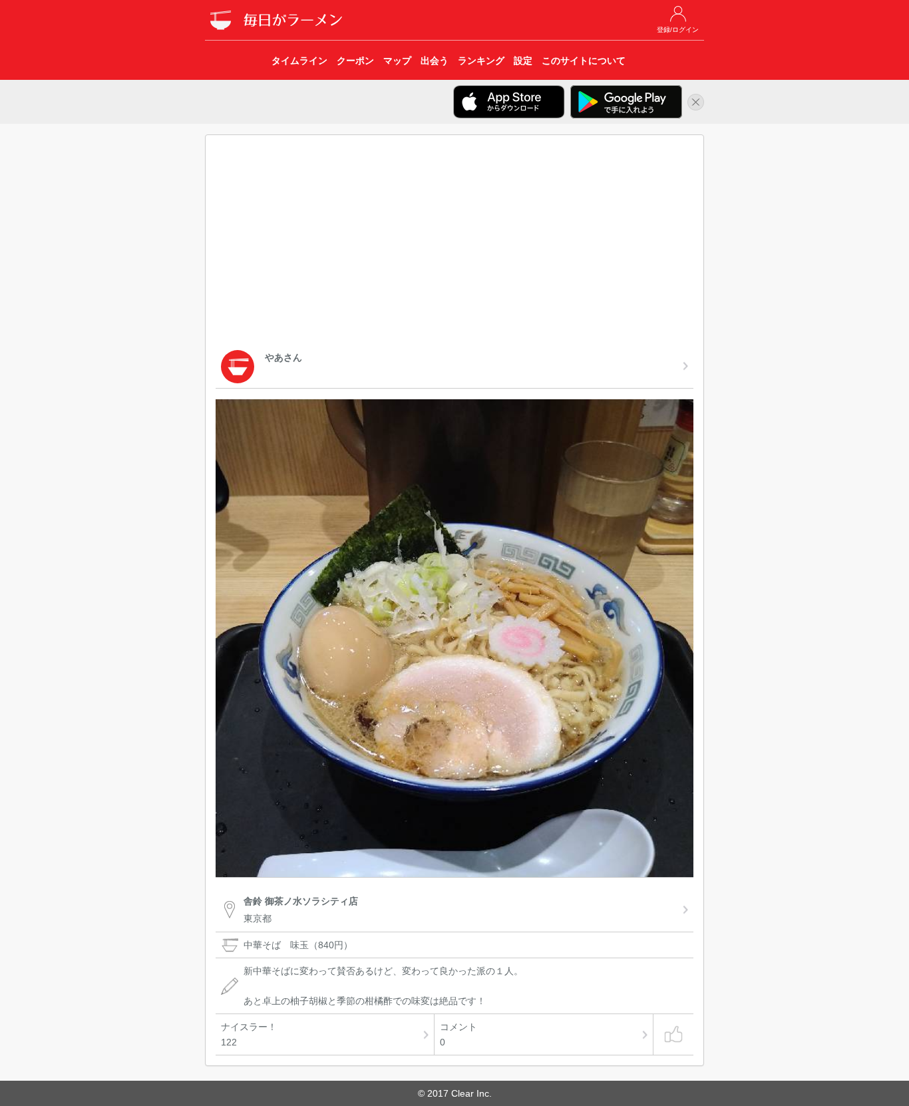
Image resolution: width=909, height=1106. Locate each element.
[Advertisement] (454, 245)
